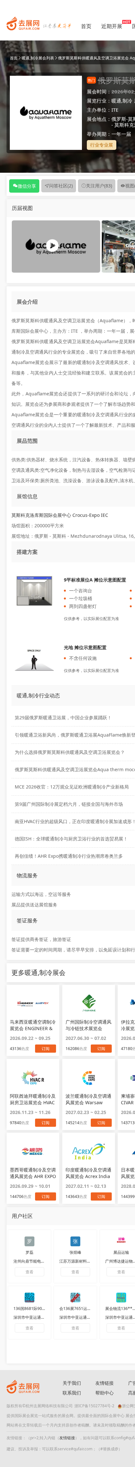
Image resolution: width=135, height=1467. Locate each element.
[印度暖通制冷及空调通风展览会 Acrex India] (89, 1151)
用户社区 (22, 1216)
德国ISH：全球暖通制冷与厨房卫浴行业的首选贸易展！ (71, 839)
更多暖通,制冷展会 (38, 972)
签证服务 (27, 920)
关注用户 (99, 186)
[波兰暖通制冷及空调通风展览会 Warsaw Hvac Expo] (89, 1077)
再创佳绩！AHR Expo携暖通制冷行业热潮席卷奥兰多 (69, 856)
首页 (86, 26)
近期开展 (111, 26)
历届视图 (22, 208)
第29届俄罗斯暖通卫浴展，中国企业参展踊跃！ (63, 717)
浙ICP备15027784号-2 (94, 1406)
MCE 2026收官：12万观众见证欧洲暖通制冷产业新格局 (72, 787)
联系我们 (72, 1393)
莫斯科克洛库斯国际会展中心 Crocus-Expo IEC (59, 515)
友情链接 (104, 1383)
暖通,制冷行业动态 (38, 695)
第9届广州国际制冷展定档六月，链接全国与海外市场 (69, 804)
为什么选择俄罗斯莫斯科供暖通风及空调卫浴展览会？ (70, 752)
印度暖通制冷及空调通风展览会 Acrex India (88, 1173)
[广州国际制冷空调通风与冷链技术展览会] (89, 1003)
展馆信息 (27, 496)
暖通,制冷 (121, 100)
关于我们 (72, 1383)
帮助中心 (104, 1393)
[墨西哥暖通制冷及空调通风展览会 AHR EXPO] (33, 1151)
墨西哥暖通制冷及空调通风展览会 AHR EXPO (33, 1173)
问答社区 (61, 186)
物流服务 (27, 875)
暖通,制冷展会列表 (38, 58)
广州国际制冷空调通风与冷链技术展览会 (88, 1025)
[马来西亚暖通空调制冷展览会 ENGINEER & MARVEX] (33, 1003)
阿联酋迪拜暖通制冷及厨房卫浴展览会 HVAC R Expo (33, 1099)
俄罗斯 (118, 119)
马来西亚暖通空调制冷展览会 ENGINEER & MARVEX (33, 1025)
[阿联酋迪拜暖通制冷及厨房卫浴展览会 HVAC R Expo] (33, 1077)
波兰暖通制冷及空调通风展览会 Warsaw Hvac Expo (88, 1099)
